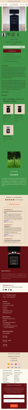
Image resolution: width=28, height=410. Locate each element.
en (4, 4)
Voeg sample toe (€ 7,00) (9, 54)
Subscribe (14, 405)
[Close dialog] (25, 385)
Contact (4, 320)
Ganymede (16, 375)
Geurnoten (4, 95)
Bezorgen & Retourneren (9, 318)
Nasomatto (5, 378)
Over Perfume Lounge (8, 305)
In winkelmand (12, 51)
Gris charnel (16, 381)
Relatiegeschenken (7, 312)
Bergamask (16, 378)
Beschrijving (5, 65)
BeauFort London (14, 39)
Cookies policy (14, 360)
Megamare (16, 376)
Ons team (5, 307)
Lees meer (6, 220)
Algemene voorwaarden (14, 356)
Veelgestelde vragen (8, 311)
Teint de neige (17, 373)
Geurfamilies (5, 92)
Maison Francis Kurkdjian (8, 373)
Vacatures (5, 309)
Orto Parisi (5, 376)
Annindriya (5, 381)
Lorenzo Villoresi (6, 375)
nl (6, 4)
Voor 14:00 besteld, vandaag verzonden (12, 58)
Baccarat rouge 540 (18, 372)
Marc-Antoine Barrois (7, 372)
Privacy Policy (14, 358)
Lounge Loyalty (6, 303)
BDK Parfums (6, 379)
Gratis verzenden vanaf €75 (10, 59)
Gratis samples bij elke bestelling (11, 61)
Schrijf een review (14, 204)
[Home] (14, 4)
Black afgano (17, 379)
